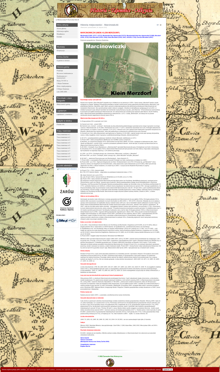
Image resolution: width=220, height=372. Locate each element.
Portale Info (60, 124)
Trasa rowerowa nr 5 (63, 145)
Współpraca (61, 34)
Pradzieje (60, 71)
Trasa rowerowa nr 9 (63, 156)
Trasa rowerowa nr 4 (63, 143)
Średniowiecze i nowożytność (62, 77)
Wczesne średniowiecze (65, 73)
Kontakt (59, 37)
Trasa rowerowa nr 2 (63, 137)
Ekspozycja (61, 50)
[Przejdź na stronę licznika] (67, 169)
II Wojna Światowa (63, 89)
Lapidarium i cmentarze (64, 114)
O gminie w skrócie (63, 60)
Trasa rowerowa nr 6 (63, 148)
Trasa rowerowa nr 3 (63, 140)
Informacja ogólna (63, 31)
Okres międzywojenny (64, 86)
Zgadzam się (167, 369)
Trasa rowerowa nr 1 (63, 134)
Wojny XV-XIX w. (62, 81)
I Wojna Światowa (63, 83)
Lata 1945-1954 (62, 92)
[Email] (157, 25)
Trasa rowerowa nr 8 (63, 154)
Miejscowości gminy (63, 104)
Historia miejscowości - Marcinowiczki (99, 25)
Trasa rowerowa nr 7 (63, 151)
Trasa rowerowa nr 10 (64, 159)
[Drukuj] (160, 25)
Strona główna (61, 28)
